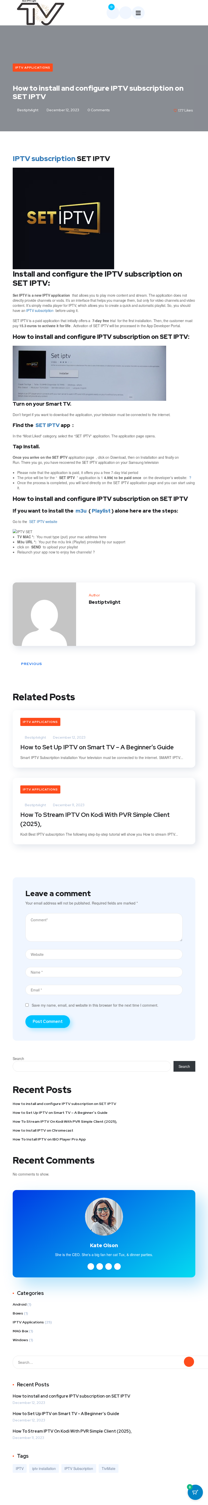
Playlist (101, 511)
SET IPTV (48, 425)
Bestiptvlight (27, 110)
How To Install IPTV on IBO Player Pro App (49, 1139)
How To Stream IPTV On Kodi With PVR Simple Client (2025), (95, 819)
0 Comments (98, 110)
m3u (81, 511)
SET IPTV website (43, 521)
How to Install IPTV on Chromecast (43, 1130)
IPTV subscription (44, 158)
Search (18, 1058)
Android (19, 1304)
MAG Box (20, 1331)
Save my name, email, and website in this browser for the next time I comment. (95, 1005)
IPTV (20, 1468)
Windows (20, 1340)
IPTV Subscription (78, 1468)
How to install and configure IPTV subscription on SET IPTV (64, 1103)
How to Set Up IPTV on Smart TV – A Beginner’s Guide (97, 747)
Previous (31, 663)
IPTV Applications (32, 68)
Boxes (18, 1313)
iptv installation (44, 1468)
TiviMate (108, 1468)
